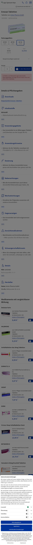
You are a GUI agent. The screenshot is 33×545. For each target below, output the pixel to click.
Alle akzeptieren (16, 522)
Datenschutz (10, 542)
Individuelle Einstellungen (16, 529)
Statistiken (3, 514)
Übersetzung (4, 510)
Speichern (16, 526)
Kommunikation (5, 517)
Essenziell (3, 507)
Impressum (23, 542)
